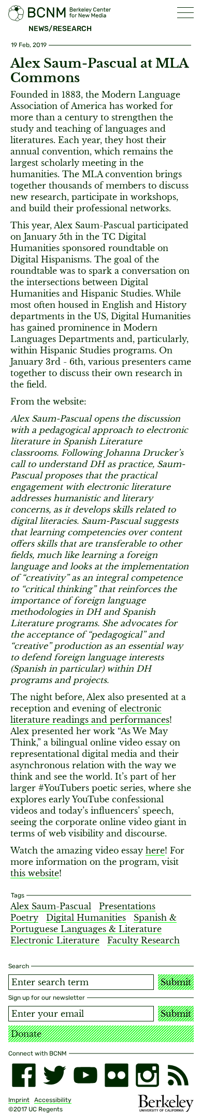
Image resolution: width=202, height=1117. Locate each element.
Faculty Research (143, 940)
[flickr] (116, 1075)
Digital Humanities (86, 917)
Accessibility (52, 1100)
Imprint (19, 1100)
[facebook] (23, 1075)
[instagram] (147, 1075)
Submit (176, 982)
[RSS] (178, 1075)
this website (34, 873)
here (155, 850)
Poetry (24, 917)
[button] (185, 12)
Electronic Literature (54, 940)
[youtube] (85, 1075)
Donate (26, 1034)
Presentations (127, 906)
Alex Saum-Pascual (50, 906)
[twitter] (54, 1075)
